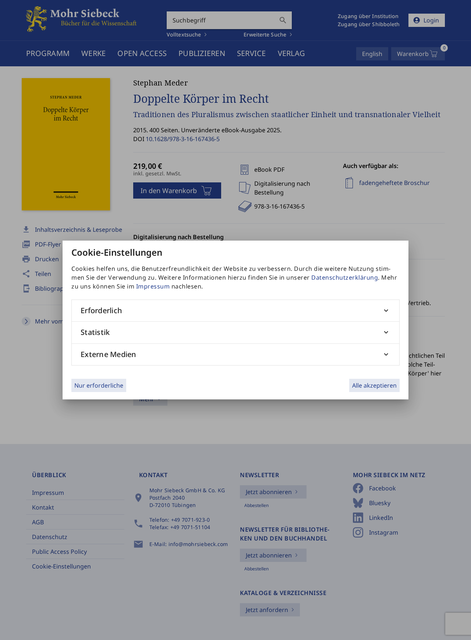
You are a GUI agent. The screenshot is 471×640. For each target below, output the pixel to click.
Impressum (153, 286)
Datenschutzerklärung (344, 277)
